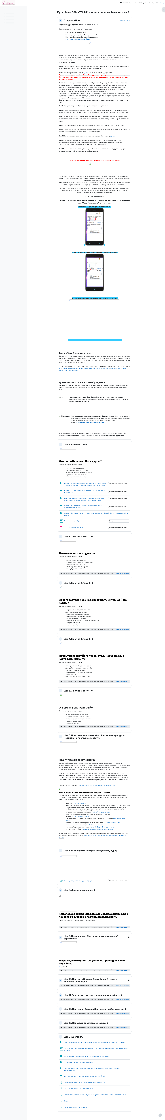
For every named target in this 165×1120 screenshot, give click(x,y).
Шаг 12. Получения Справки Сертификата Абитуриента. (94, 1009)
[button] (126, 3)
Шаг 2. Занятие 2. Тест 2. (77, 536)
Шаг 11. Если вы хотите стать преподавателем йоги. (92, 995)
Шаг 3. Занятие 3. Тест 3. (77, 583)
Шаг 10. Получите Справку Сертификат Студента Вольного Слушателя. (90, 980)
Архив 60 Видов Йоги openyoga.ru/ (102, 827)
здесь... (112, 136)
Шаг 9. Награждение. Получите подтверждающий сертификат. (91, 937)
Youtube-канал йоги (96, 825)
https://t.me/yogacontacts (101, 812)
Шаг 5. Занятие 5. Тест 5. (77, 690)
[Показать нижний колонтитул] (160, 1115)
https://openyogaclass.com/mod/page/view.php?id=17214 (97, 785)
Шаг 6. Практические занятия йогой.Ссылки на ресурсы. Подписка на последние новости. (94, 736)
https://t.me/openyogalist (80, 816)
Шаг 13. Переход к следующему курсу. (85, 1023)
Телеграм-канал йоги (112, 823)
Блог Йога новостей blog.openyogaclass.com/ (97, 829)
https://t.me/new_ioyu (80, 803)
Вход (161, 3)
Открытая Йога (72, 20)
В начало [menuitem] (22, 3)
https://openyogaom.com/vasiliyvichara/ (90, 422)
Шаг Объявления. (73, 1036)
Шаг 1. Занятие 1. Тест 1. (76, 444)
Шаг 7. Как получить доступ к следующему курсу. (91, 850)
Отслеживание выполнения (118, 483)
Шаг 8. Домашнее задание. (78, 890)
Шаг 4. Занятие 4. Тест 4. (77, 639)
